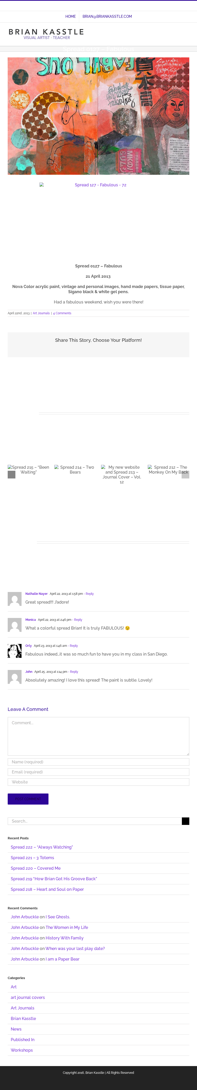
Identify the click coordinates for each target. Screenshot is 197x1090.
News (16, 1029)
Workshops (22, 1050)
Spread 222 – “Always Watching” (42, 847)
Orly (28, 646)
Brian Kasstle (23, 1018)
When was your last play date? (75, 948)
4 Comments (62, 313)
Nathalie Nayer (36, 594)
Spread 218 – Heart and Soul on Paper (47, 889)
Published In (22, 1039)
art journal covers (28, 997)
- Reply (88, 594)
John (28, 672)
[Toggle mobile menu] (187, 31)
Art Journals (41, 313)
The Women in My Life (67, 927)
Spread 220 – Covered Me (36, 868)
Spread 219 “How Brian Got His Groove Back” (54, 878)
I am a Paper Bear (63, 959)
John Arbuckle (25, 916)
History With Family (65, 938)
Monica (30, 620)
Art (14, 986)
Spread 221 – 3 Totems (32, 857)
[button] (11, 474)
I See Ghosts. (58, 916)
